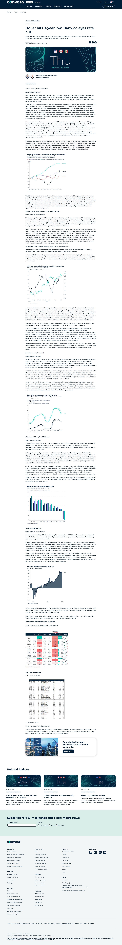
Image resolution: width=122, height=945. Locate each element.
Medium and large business (15, 854)
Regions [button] (23, 12)
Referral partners (40, 886)
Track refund (38, 899)
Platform (48, 6)
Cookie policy (78, 923)
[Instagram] (95, 852)
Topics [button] (9, 12)
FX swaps (10, 883)
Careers (64, 854)
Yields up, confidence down (93, 795)
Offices (64, 869)
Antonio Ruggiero (52, 75)
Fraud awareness (49, 923)
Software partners (40, 880)
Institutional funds (12, 863)
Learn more (68, 751)
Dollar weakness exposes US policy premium (59, 796)
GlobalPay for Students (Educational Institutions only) (72, 886)
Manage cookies (89, 923)
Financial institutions (13, 860)
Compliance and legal (13, 923)
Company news (66, 863)
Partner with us (39, 877)
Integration (10, 908)
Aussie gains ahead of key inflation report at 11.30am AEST (21, 796)
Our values (65, 860)
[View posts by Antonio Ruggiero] (32, 76)
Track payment (39, 896)
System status (11, 914)
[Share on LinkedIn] (93, 42)
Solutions (29, 6)
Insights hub (68, 6)
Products (38, 6)
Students (37, 2)
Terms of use (26, 923)
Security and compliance (14, 902)
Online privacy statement (64, 923)
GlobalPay (65, 883)
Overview (10, 891)
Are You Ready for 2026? (42, 857)
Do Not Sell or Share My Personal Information (42, 939)
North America (31, 83)
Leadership (65, 857)
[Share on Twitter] (95, 42)
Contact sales (109, 6)
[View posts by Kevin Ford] (27, 76)
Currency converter (40, 863)
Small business (11, 852)
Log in (105, 1)
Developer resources (13, 911)
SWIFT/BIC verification (41, 869)
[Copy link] (90, 42)
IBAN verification (40, 866)
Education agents (40, 883)
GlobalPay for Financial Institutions (72, 890)
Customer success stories (14, 866)
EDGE (63, 880)
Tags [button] (15, 12)
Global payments (12, 874)
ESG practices (66, 866)
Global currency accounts (14, 899)
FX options (10, 880)
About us (98, 1)
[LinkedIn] (90, 852)
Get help (37, 902)
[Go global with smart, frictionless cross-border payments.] (41, 747)
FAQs (63, 872)
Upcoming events (40, 860)
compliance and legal (14, 939)
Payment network (12, 893)
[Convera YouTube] (104, 852)
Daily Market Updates (32, 20)
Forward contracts (12, 877)
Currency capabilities (13, 896)
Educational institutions (14, 857)
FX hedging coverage (13, 905)
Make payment (39, 893)
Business (29, 2)
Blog (36, 852)
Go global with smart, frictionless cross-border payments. (75, 744)
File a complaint (37, 923)
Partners (57, 6)
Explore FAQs (39, 905)
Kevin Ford (44, 75)
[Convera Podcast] (100, 852)
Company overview (68, 852)
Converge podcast (40, 854)
